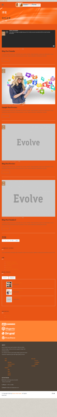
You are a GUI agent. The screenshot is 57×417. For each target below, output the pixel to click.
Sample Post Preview (9, 107)
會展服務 (10, 366)
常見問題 (33, 366)
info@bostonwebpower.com (12, 387)
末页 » (17, 240)
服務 (6, 360)
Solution (36, 360)
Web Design (9, 267)
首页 (3, 21)
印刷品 (9, 373)
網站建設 (10, 362)
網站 (9, 369)
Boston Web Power (17, 393)
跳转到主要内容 (3, 1)
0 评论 (22, 49)
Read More (5, 59)
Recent (5, 277)
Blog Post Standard (9, 220)
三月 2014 (7, 315)
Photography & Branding (12, 263)
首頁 (6, 358)
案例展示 (7, 367)
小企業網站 (36, 362)
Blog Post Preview (8, 164)
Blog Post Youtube (8, 51)
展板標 (9, 375)
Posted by (6, 49)
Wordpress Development (12, 269)
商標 (9, 371)
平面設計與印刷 (11, 364)
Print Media (14, 161)
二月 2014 (7, 317)
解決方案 (33, 358)
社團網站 (36, 364)
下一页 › (12, 240)
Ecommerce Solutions (16, 49)
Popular (12, 277)
